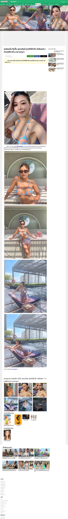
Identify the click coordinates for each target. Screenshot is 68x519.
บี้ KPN (29, 146)
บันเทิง (39, 4)
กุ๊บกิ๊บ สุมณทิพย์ (20, 146)
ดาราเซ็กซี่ (18, 425)
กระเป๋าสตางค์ (3, 506)
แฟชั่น (23, 4)
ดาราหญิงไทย (33, 420)
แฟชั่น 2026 (3, 517)
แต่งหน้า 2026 (3, 485)
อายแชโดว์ (2, 491)
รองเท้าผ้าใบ (3, 502)
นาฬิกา (2, 499)
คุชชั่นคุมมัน (3, 488)
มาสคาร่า (2, 490)
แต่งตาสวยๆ (3, 481)
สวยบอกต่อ (10, 4)
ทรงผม (33, 4)
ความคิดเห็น (31, 56)
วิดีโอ (58, 4)
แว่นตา (2, 508)
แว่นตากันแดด (3, 511)
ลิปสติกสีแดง (3, 494)
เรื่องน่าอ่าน (52, 4)
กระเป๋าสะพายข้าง (4, 503)
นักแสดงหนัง (26, 420)
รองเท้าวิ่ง (2, 505)
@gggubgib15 (15, 369)
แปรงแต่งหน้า (3, 487)
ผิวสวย (28, 4)
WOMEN (14, 1)
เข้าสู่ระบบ (63, 1)
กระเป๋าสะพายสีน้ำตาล (4, 500)
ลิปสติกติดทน (3, 484)
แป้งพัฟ (2, 493)
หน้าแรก (3, 4)
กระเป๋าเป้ (2, 509)
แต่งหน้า (17, 4)
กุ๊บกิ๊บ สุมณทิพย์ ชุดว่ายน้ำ (9, 425)
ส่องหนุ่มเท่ (45, 4)
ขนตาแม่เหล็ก (3, 482)
